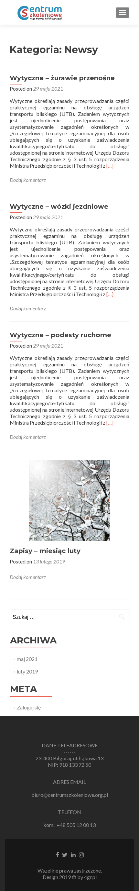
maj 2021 (27, 659)
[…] (109, 165)
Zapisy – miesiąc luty (45, 551)
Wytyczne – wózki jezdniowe (59, 206)
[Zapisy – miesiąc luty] (69, 499)
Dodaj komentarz (28, 180)
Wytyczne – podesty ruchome (60, 335)
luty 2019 (27, 671)
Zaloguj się (29, 707)
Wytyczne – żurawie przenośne (62, 78)
